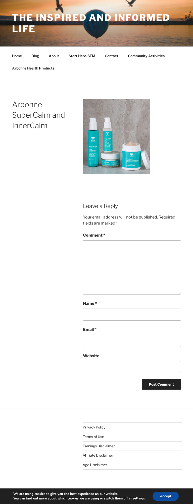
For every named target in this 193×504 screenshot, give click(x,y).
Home (17, 56)
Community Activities (146, 56)
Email (89, 329)
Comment (94, 235)
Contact (111, 56)
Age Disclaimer (95, 465)
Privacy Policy (94, 427)
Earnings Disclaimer (99, 446)
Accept (165, 496)
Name (90, 303)
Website (91, 355)
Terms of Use (93, 437)
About (54, 56)
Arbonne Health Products (33, 68)
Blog (35, 56)
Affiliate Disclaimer (98, 455)
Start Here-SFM (82, 56)
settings (139, 498)
